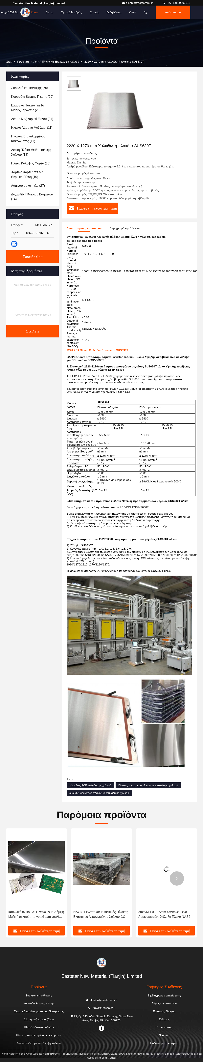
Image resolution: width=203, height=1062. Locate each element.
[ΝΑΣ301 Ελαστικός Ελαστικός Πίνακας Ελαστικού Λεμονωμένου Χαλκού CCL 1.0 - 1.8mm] (36, 869)
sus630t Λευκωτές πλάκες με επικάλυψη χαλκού (99, 792)
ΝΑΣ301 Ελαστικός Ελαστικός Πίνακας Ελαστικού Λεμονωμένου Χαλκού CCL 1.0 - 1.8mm (35, 914)
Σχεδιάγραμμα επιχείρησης (164, 995)
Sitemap (164, 1035)
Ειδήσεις (164, 1019)
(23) (27, 108)
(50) (29, 88)
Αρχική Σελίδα (9, 12)
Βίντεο (49, 12)
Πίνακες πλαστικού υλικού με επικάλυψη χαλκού (148, 785)
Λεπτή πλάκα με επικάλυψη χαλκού (56, 61)
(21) (32, 119)
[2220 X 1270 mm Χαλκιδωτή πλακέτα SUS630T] (115, 109)
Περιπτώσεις (164, 1027)
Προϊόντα (32, 12)
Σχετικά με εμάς (71, 12)
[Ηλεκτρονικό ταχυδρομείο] (14, 243)
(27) (28, 185)
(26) (32, 96)
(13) (31, 152)
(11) (31, 127)
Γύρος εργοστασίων (164, 1003)
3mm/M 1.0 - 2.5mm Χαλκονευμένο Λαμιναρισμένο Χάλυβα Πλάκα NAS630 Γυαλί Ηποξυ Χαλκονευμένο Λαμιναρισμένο (101, 914)
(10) (27, 174)
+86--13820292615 (177, 2)
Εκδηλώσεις (113, 12)
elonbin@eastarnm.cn (140, 2)
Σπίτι (9, 61)
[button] (26, 878)
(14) (32, 197)
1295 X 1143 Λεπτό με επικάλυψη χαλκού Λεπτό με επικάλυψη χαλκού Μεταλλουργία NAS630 (163, 914)
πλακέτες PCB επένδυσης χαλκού (90, 785)
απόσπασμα (173, 12)
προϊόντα (23, 61)
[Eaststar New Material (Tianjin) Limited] (101, 962)
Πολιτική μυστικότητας (164, 1043)
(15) (30, 163)
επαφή (94, 12)
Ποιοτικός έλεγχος (164, 1011)
